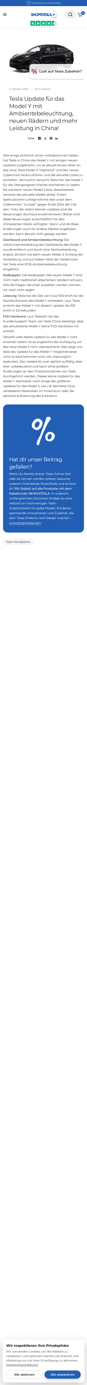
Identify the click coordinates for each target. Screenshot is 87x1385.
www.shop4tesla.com (25, 523)
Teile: (31, 138)
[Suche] (70, 14)
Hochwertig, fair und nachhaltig (46, 3)
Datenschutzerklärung (22, 1365)
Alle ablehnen (24, 1374)
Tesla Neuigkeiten (18, 541)
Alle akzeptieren (63, 1374)
